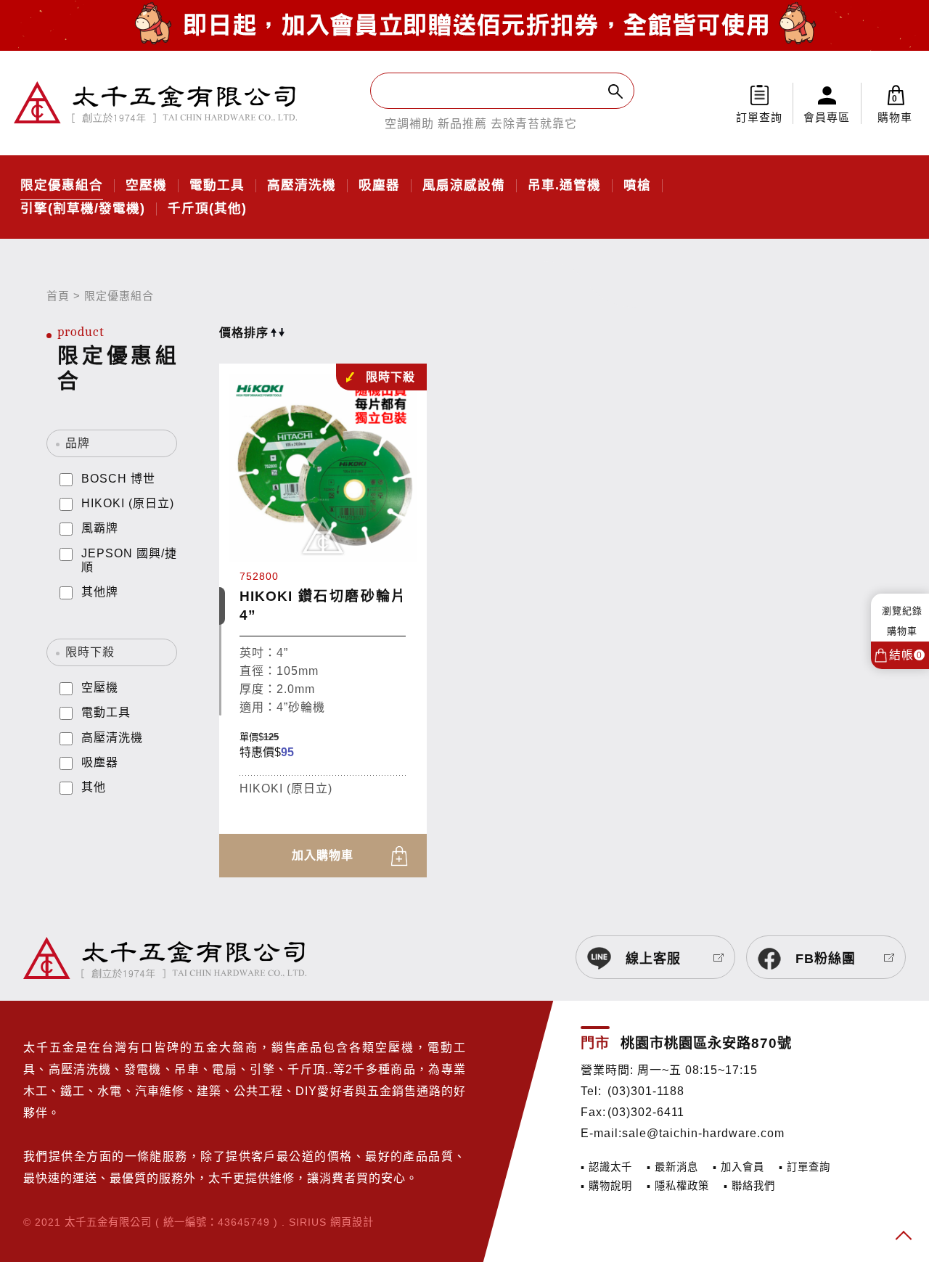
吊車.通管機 (564, 185)
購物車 (894, 108)
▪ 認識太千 (606, 1167)
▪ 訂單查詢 (804, 1167)
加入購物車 (322, 855)
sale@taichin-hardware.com (703, 1133)
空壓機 (146, 185)
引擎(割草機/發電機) (82, 209)
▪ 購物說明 (606, 1186)
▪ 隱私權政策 (678, 1186)
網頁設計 (352, 1222)
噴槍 (637, 185)
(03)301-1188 (645, 1091)
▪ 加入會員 (738, 1167)
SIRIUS (308, 1222)
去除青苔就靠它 (534, 124)
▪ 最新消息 (672, 1167)
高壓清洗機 (301, 185)
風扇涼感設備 (463, 185)
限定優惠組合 (61, 185)
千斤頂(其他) (207, 209)
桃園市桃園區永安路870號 (706, 1043)
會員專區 (826, 117)
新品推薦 (462, 124)
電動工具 (217, 185)
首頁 (58, 296)
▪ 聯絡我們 (749, 1186)
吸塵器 (379, 185)
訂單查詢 (759, 117)
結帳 (905, 655)
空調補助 (409, 124)
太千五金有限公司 (155, 103)
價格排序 (244, 333)
